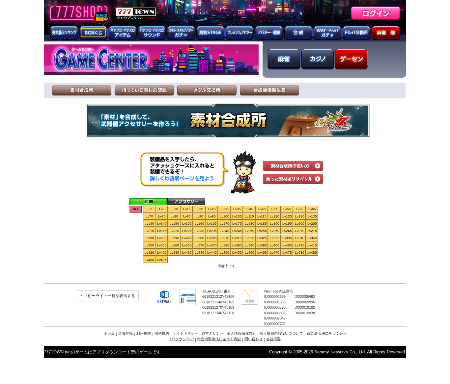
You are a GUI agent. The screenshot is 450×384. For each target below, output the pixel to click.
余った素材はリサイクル (293, 179)
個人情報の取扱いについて (281, 333)
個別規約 (162, 333)
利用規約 (143, 333)
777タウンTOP (181, 339)
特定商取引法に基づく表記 (219, 339)
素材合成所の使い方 (293, 166)
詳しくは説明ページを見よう (181, 178)
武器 (148, 201)
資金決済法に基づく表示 (327, 333)
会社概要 (273, 339)
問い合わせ (253, 339)
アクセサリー (186, 201)
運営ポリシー (212, 333)
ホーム (109, 333)
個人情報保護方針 (241, 333)
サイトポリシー (185, 333)
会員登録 (125, 333)
